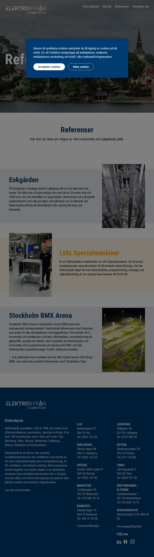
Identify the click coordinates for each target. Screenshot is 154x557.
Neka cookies (81, 67)
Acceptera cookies (49, 67)
